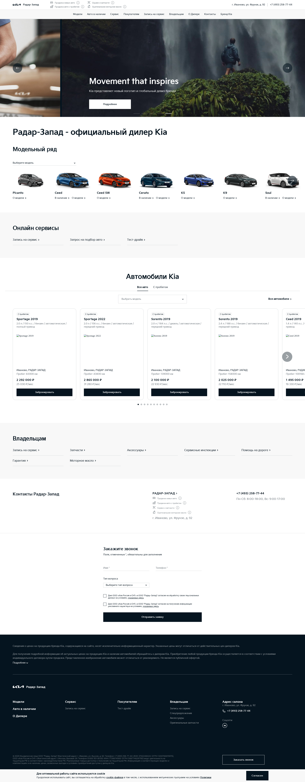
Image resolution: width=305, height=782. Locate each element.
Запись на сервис (154, 14)
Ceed (58, 193)
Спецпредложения (181, 713)
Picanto (18, 193)
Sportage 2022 (94, 319)
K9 (225, 193)
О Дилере (194, 14)
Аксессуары (177, 718)
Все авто (142, 287)
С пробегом (160, 287)
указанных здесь (136, 598)
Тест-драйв (124, 708)
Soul (268, 193)
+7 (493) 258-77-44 (281, 4)
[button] (136, 113)
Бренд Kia (226, 14)
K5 (183, 193)
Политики (205, 777)
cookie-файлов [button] (114, 777)
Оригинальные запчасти (184, 722)
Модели (77, 14)
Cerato (144, 193)
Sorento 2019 (160, 319)
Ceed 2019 (293, 319)
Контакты (210, 14)
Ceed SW (103, 193)
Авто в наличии (96, 14)
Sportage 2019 (27, 319)
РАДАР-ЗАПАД (163, 493)
